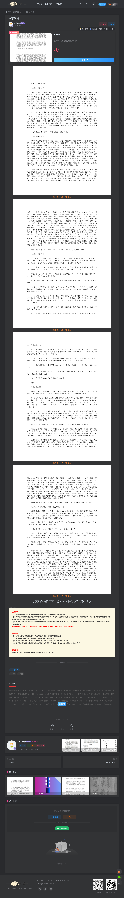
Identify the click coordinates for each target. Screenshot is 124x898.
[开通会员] (119, 871)
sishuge (17, 23)
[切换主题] (119, 882)
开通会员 (114, 4)
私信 (112, 24)
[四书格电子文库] (18, 883)
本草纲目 (14, 18)
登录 (56, 817)
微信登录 (63, 828)
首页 (9, 12)
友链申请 (40, 880)
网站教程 (58, 880)
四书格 (52, 884)
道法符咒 (58, 4)
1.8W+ (23, 745)
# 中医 (13, 674)
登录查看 (84, 60)
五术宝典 (16, 12)
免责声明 (49, 880)
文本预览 (12, 683)
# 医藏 (21, 674)
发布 (103, 4)
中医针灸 (38, 4)
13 (34, 745)
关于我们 (67, 880)
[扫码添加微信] (119, 877)
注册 (70, 817)
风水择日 (48, 4)
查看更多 (62, 704)
